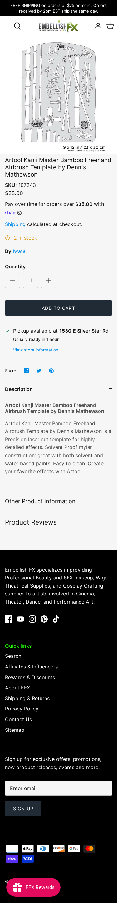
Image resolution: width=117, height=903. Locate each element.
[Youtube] (20, 619)
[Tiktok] (56, 619)
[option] (58, 95)
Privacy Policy (21, 708)
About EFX (17, 687)
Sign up (23, 808)
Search (13, 656)
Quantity (15, 266)
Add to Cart (58, 308)
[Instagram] (32, 619)
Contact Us (18, 719)
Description (19, 389)
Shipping (15, 224)
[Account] (96, 26)
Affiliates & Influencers (31, 666)
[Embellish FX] (58, 26)
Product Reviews (31, 522)
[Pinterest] (44, 619)
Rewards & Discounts (30, 677)
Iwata (19, 251)
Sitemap (14, 730)
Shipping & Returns (27, 698)
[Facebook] (8, 619)
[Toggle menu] (7, 26)
